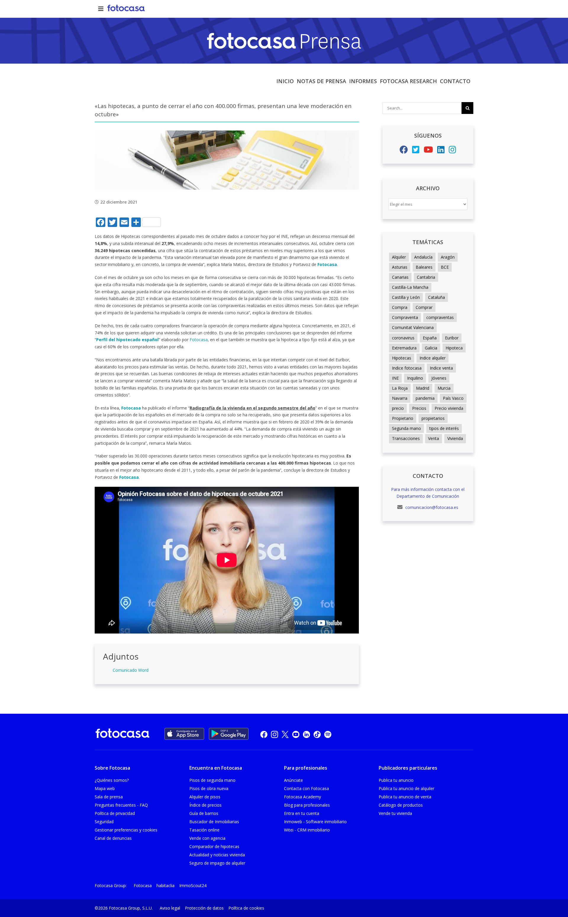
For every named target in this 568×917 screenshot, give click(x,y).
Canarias (400, 277)
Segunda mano (406, 428)
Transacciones (406, 438)
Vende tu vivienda (395, 813)
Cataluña (436, 297)
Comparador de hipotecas (214, 846)
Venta (433, 438)
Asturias (399, 267)
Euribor (452, 338)
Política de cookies (246, 908)
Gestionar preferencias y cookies (126, 830)
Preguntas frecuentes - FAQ (121, 805)
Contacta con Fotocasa (306, 788)
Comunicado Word (131, 670)
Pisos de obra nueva (208, 788)
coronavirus (403, 338)
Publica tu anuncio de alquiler (406, 788)
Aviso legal (170, 908)
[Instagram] (452, 151)
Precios (419, 408)
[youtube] (295, 734)
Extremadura (404, 348)
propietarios (433, 418)
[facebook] (263, 734)
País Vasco (453, 398)
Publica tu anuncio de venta (405, 797)
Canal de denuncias (113, 838)
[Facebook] (404, 151)
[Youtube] (428, 151)
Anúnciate (293, 780)
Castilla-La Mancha (410, 287)
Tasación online (204, 830)
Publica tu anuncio (396, 780)
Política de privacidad (115, 813)
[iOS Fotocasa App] (184, 734)
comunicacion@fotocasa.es (431, 507)
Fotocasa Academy (302, 797)
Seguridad (104, 821)
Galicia (431, 348)
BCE (445, 267)
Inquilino (415, 378)
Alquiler (399, 257)
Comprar (424, 307)
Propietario (402, 418)
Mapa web (105, 788)
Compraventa (405, 317)
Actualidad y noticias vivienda (217, 855)
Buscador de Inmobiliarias (214, 821)
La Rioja (400, 388)
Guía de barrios (203, 813)
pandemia (425, 398)
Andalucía (423, 257)
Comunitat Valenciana (413, 327)
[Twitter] (415, 151)
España (430, 338)
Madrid (422, 388)
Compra (399, 307)
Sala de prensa (109, 797)
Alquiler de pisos (204, 797)
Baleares (424, 267)
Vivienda (455, 438)
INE (395, 378)
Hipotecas (401, 358)
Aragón (448, 257)
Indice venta (441, 368)
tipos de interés (444, 428)
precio (398, 408)
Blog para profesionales (307, 805)
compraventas (440, 317)
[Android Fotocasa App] (228, 734)
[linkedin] (306, 734)
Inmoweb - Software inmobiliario (315, 821)
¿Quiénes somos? (112, 780)
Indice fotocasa (407, 368)
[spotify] (327, 734)
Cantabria (426, 277)
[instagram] (274, 734)
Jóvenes (438, 378)
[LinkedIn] (441, 151)
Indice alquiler (432, 358)
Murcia (444, 388)
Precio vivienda (449, 408)
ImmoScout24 (192, 885)
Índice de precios (205, 805)
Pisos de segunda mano (212, 780)
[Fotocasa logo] (122, 734)
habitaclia (165, 885)
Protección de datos (204, 908)
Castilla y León (406, 297)
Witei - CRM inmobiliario (307, 830)
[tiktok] (317, 734)
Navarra (399, 398)
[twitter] (285, 734)
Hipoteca (454, 348)
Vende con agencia (207, 838)
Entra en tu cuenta (301, 813)
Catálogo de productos (401, 805)
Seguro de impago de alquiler (217, 863)
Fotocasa (199, 339)
